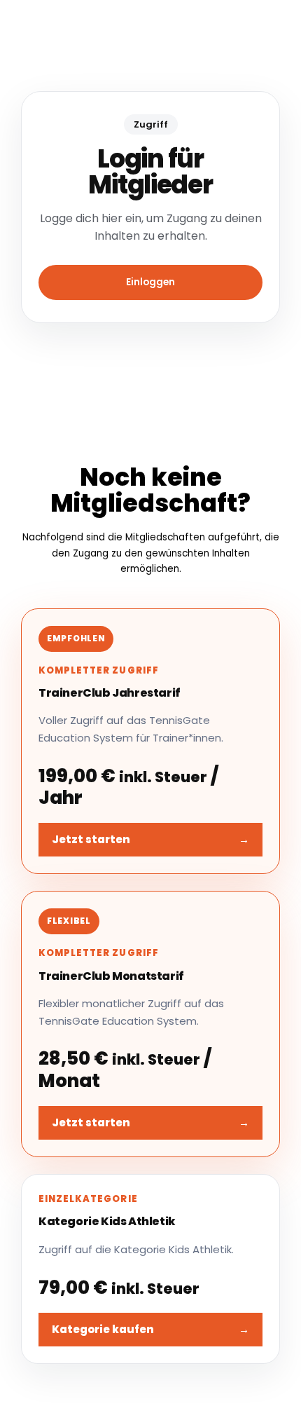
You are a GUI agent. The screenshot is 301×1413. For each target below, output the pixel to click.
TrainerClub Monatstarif (111, 976)
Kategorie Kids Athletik (107, 1221)
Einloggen (150, 282)
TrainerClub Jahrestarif (109, 693)
